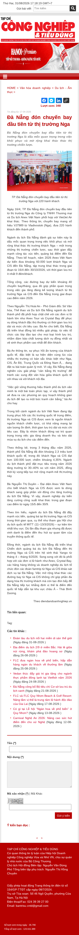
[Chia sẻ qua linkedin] (59, 100)
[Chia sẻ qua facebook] (44, 100)
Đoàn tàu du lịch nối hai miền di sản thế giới (42, 638)
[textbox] (51, 8)
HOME (11, 88)
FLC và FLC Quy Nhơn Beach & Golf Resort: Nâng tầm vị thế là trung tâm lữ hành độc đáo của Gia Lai (42, 699)
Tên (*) (11, 743)
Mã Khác (36, 793)
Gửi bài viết (24, 8)
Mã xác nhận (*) (18, 793)
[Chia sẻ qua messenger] (52, 100)
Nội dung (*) (15, 757)
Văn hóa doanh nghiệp (35, 88)
